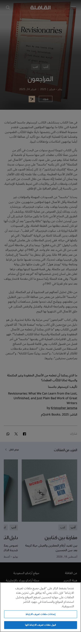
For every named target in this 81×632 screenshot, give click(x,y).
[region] (40, 607)
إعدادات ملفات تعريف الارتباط (40, 614)
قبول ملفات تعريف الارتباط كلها (40, 624)
